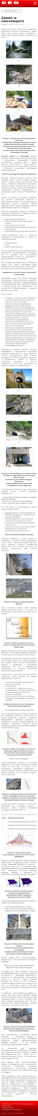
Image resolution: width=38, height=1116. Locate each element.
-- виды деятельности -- (11, 11)
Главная (4, 24)
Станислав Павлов (18, 1113)
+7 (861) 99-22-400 (7, 1107)
